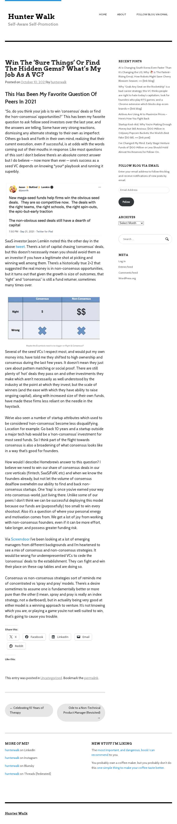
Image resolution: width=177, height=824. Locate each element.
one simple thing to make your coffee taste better (130, 768)
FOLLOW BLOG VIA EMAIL (152, 14)
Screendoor (20, 539)
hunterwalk (58, 82)
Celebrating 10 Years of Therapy (27, 710)
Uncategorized (51, 678)
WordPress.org (127, 278)
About (121, 14)
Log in (122, 261)
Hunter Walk (31, 17)
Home (103, 14)
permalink (91, 678)
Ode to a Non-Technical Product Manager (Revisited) (81, 712)
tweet (20, 246)
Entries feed (126, 266)
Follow (126, 201)
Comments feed (128, 272)
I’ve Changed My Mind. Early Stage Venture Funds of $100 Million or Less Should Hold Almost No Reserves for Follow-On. (144, 147)
